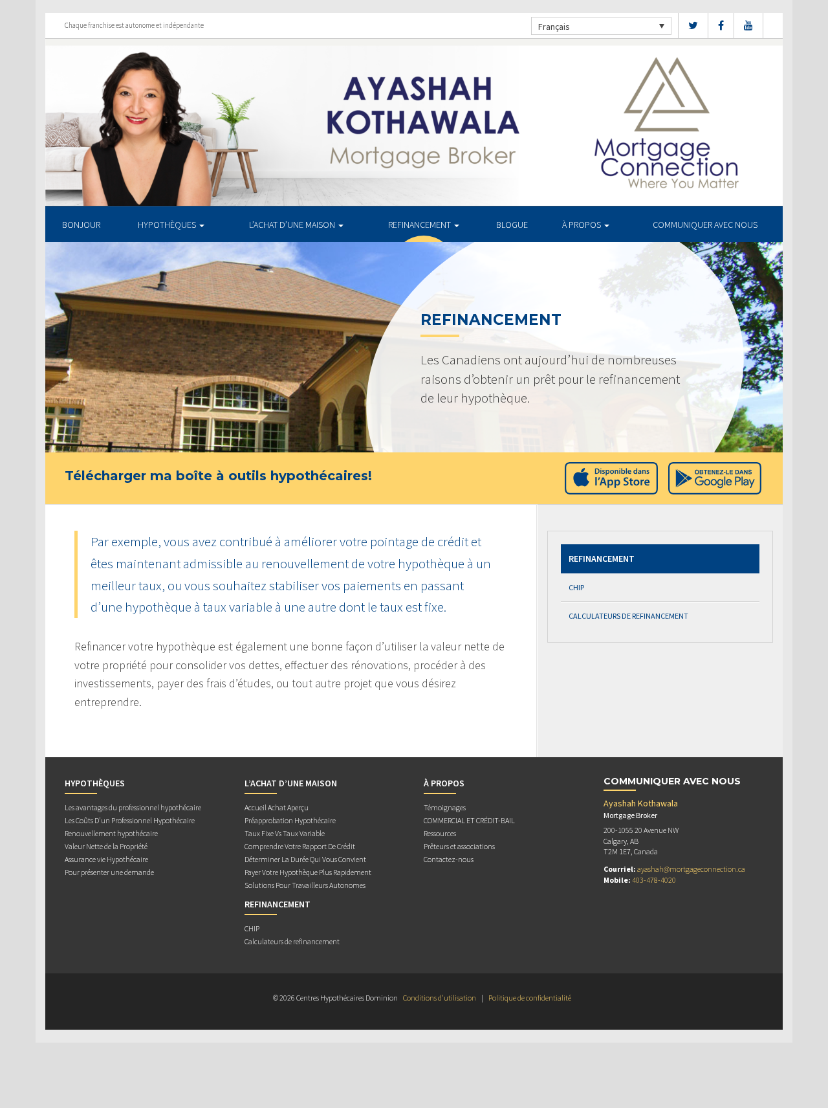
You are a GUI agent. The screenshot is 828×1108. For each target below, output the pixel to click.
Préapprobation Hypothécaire (290, 820)
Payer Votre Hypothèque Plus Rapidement (308, 872)
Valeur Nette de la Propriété (106, 846)
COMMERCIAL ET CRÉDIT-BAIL (469, 820)
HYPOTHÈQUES (168, 224)
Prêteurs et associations (459, 846)
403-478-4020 (654, 880)
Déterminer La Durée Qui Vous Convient (305, 859)
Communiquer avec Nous (705, 224)
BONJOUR (81, 224)
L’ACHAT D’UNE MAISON (293, 224)
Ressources (440, 833)
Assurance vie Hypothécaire (106, 859)
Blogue (512, 224)
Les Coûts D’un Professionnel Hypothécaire (130, 820)
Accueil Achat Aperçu (277, 807)
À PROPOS (582, 224)
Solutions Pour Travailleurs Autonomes (305, 885)
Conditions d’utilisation (439, 998)
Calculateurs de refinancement (628, 616)
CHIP (576, 587)
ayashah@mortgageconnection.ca (691, 869)
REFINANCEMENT (420, 224)
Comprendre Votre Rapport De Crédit (300, 846)
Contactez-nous (449, 859)
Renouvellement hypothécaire (111, 833)
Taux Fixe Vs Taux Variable (285, 833)
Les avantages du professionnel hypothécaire (133, 807)
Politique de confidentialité (529, 998)
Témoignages (445, 807)
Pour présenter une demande (109, 872)
